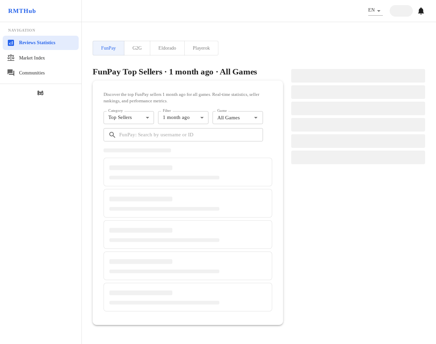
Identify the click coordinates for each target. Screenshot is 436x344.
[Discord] (41, 93)
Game (222, 110)
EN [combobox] (371, 10)
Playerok (201, 48)
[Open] (256, 117)
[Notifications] (421, 11)
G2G (137, 48)
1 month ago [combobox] (176, 117)
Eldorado (167, 48)
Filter (167, 110)
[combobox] (232, 117)
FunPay (108, 48)
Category (115, 110)
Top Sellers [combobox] (120, 117)
